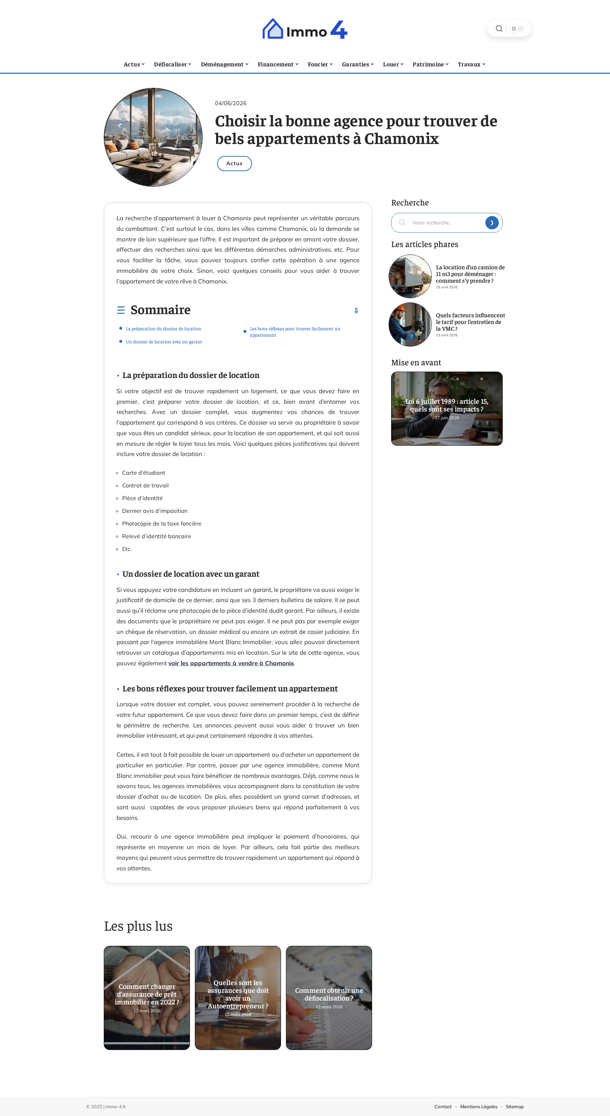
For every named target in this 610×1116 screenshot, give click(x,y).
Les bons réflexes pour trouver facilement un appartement (295, 331)
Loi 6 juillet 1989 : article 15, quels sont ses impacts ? (447, 405)
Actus (234, 163)
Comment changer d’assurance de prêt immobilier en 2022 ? (147, 994)
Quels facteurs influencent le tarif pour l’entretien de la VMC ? (470, 321)
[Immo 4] (305, 28)
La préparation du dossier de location (163, 328)
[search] (499, 28)
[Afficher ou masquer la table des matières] (275, 310)
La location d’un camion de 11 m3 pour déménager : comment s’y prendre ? (470, 273)
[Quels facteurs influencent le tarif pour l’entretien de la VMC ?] (410, 324)
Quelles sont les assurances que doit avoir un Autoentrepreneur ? (238, 994)
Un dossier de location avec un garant (164, 341)
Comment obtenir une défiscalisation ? (329, 994)
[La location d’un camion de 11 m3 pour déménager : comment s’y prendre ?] (410, 276)
